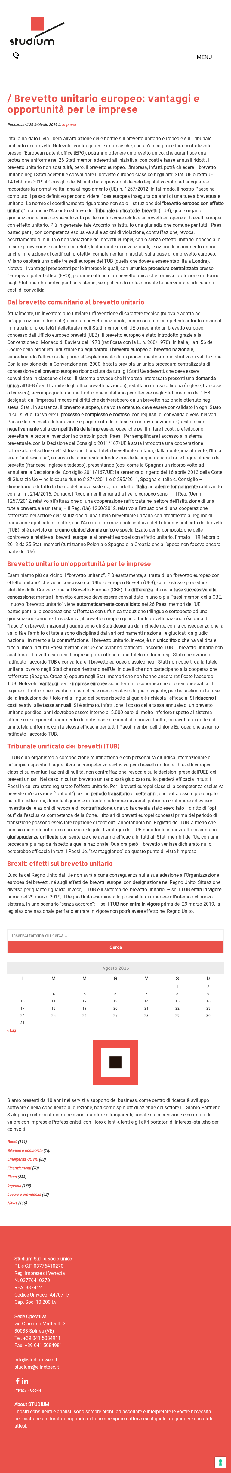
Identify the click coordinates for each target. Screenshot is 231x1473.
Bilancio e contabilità (24, 1150)
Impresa (69, 124)
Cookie (35, 1390)
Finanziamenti (19, 1168)
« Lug (11, 1030)
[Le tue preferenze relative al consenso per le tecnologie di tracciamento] (220, 1462)
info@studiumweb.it (35, 1360)
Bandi (12, 1142)
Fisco (12, 1176)
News (12, 1203)
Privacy (20, 1390)
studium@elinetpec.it (36, 1367)
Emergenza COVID (22, 1159)
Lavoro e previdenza (24, 1194)
